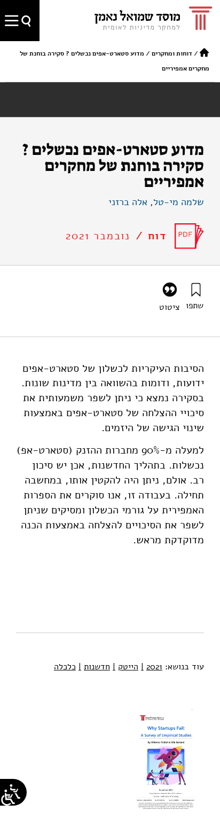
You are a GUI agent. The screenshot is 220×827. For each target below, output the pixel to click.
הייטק (125, 667)
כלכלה (65, 667)
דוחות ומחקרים (172, 53)
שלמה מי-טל (178, 202)
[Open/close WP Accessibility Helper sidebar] (8, 798)
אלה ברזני (127, 202)
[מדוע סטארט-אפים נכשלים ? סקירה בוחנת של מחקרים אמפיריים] (189, 236)
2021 (151, 667)
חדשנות (94, 667)
